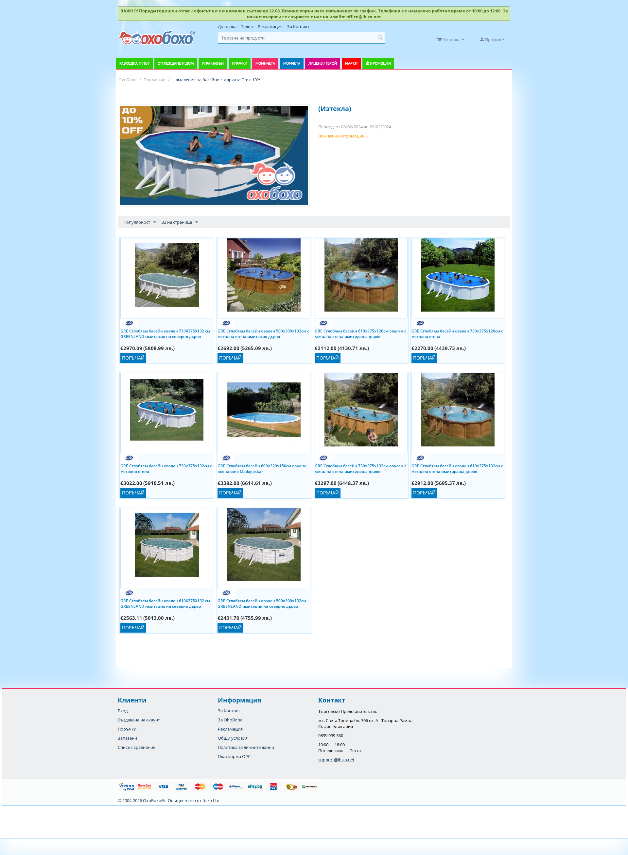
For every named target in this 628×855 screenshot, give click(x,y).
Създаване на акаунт (139, 720)
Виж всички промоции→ (343, 136)
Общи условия (233, 738)
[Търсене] (380, 38)
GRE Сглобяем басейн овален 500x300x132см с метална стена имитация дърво (263, 333)
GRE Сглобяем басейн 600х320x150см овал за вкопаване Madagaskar (262, 468)
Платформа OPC (234, 756)
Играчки (239, 63)
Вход (123, 711)
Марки (351, 63)
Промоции (380, 63)
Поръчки (127, 729)
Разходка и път (134, 63)
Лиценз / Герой (322, 63)
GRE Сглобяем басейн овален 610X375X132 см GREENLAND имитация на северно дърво (165, 603)
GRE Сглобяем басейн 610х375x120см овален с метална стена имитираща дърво (360, 333)
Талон (247, 26)
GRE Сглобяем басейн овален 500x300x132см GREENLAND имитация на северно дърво (262, 603)
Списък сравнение (136, 747)
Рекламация (270, 26)
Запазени (127, 738)
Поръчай (133, 358)
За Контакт (298, 26)
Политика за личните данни (246, 747)
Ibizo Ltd (210, 800)
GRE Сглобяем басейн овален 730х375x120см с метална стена (457, 333)
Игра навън (213, 63)
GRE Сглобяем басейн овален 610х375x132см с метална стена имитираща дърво (457, 468)
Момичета (265, 63)
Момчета (291, 63)
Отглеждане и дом (176, 63)
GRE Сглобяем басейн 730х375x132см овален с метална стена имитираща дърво (360, 468)
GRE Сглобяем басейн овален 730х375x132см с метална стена (166, 468)
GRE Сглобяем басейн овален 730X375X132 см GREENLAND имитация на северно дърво (165, 333)
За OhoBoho (230, 720)
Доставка (227, 26)
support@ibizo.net (336, 760)
